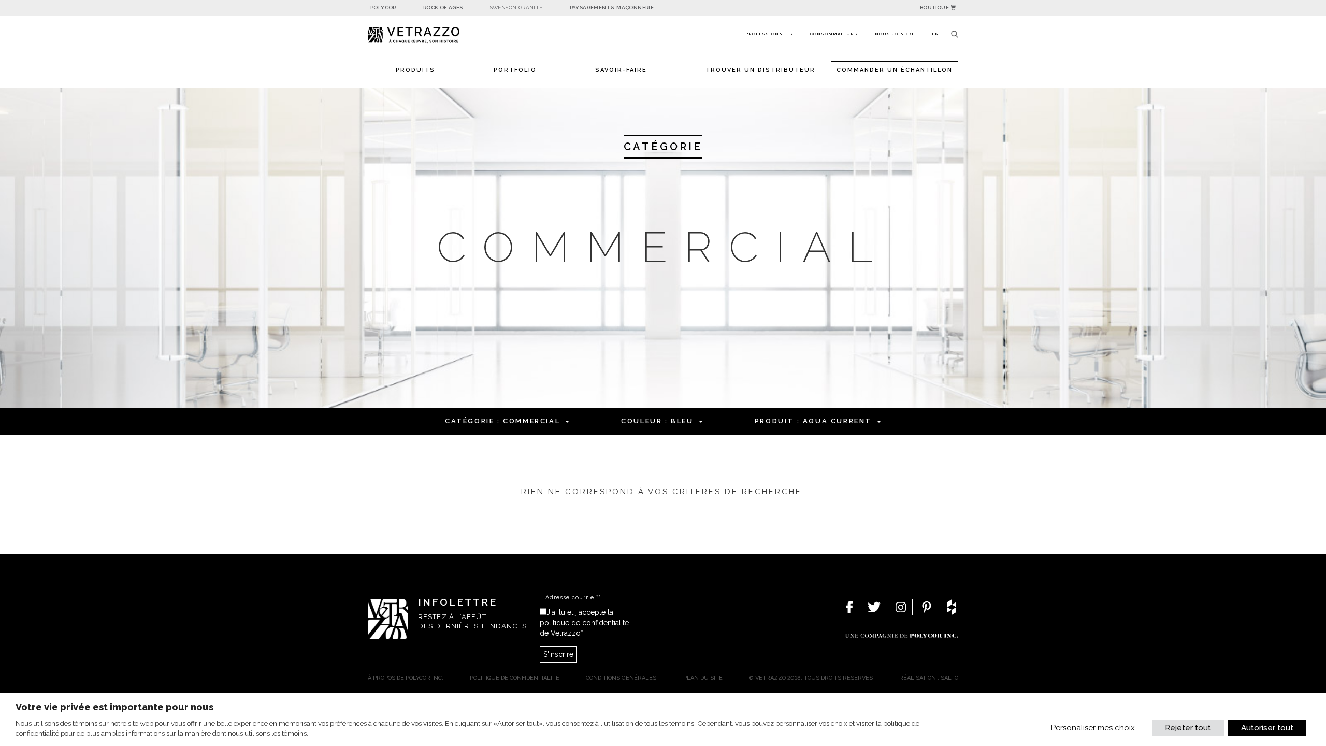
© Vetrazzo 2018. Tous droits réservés (811, 678)
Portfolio (515, 70)
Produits (415, 70)
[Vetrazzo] (438, 35)
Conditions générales (621, 678)
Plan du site (703, 678)
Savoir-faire (621, 70)
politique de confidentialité (584, 623)
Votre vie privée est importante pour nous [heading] (114, 706)
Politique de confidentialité (514, 678)
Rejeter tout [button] (1188, 728)
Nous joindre (895, 33)
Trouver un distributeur (760, 70)
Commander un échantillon (895, 70)
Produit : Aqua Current (813, 421)
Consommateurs (834, 33)
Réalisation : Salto (928, 678)
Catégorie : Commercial (502, 421)
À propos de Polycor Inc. (405, 678)
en (935, 33)
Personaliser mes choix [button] (1093, 728)
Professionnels (769, 33)
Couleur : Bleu (657, 421)
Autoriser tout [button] (1267, 728)
